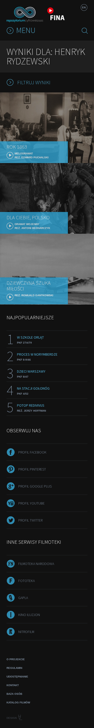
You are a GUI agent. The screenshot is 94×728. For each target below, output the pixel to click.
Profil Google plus (35, 486)
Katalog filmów (18, 702)
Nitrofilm (26, 631)
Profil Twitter (30, 520)
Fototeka (26, 580)
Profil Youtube (31, 503)
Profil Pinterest (32, 469)
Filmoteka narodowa (36, 563)
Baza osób (14, 693)
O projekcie (16, 659)
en (84, 7)
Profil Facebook (32, 452)
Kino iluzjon (29, 614)
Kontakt (13, 685)
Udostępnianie (17, 676)
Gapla (23, 597)
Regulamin (14, 668)
